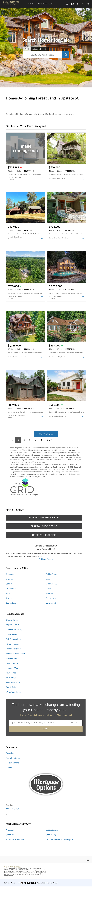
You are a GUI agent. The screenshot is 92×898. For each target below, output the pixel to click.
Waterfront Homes (13, 692)
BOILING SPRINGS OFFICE (44, 517)
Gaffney (9, 584)
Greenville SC (51, 584)
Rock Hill (49, 593)
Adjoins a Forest (12, 624)
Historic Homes (12, 644)
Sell (46, 49)
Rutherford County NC (15, 839)
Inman (8, 593)
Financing (10, 753)
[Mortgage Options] (46, 784)
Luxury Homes (12, 663)
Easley (48, 579)
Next (48, 440)
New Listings (11, 677)
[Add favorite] (42, 178)
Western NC (51, 603)
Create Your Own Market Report (59, 839)
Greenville (10, 834)
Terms (49, 883)
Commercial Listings (14, 629)
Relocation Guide (13, 682)
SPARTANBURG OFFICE (44, 526)
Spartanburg (11, 603)
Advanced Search (46, 4)
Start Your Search (46, 434)
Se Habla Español (46, 559)
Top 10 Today (11, 687)
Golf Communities (13, 639)
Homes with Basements (15, 653)
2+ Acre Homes (12, 620)
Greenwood (11, 588)
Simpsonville (51, 598)
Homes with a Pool (13, 649)
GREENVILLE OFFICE (44, 535)
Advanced (36, 49)
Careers (9, 767)
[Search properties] (65, 54)
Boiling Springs (52, 574)
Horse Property (12, 658)
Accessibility (41, 883)
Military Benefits (13, 763)
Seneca (9, 598)
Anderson (10, 574)
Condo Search (11, 634)
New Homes (11, 673)
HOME (30, 4)
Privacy (55, 883)
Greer (48, 588)
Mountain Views (12, 668)
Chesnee (9, 579)
